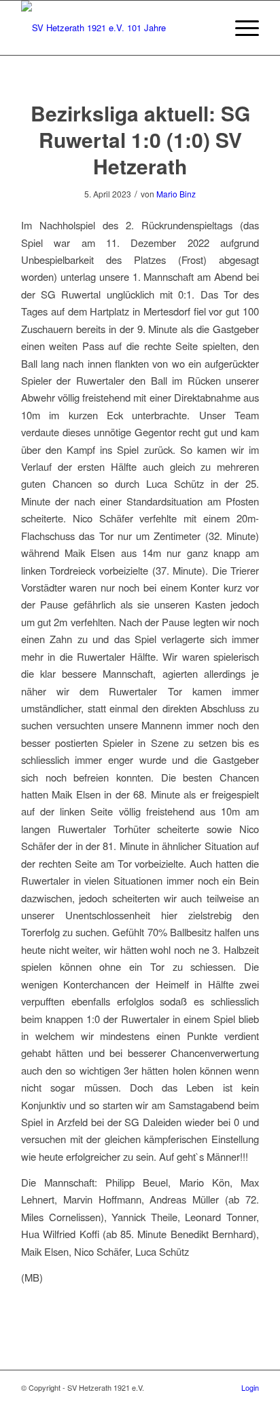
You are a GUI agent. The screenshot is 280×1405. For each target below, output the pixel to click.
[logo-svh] (116, 28)
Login (250, 1387)
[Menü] (240, 28)
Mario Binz (176, 193)
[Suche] (208, 28)
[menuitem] (208, 28)
